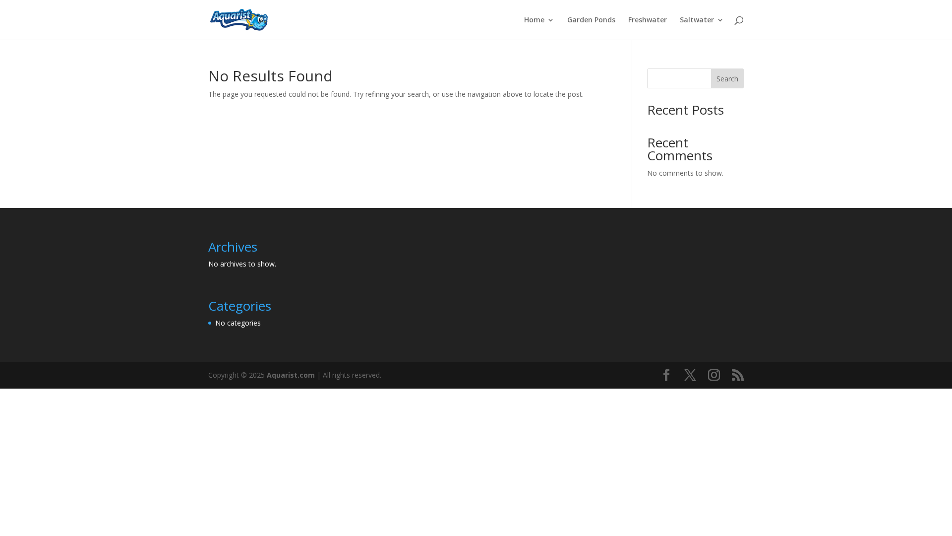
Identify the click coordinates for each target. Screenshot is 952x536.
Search (727, 78)
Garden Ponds (591, 20)
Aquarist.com (291, 375)
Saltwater (697, 20)
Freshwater (647, 20)
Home (534, 20)
